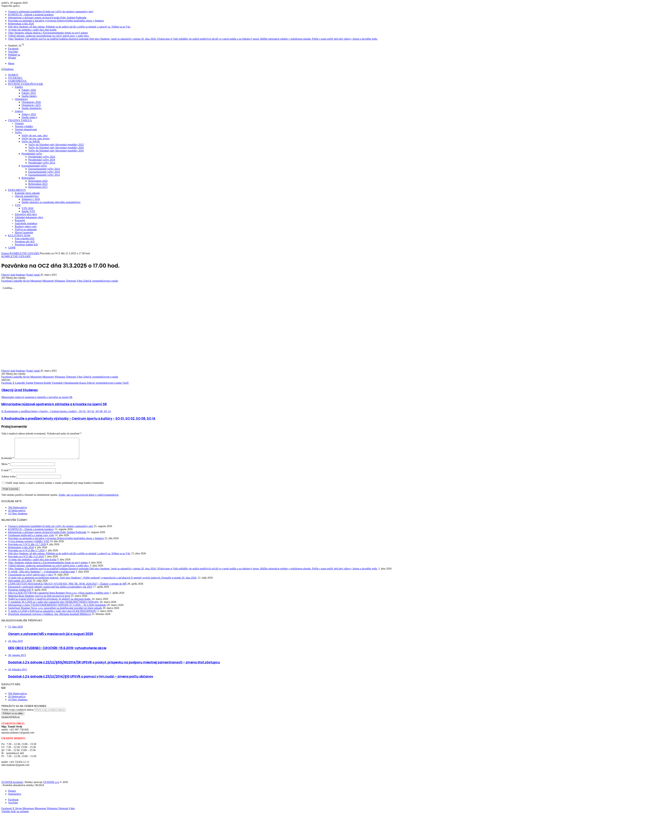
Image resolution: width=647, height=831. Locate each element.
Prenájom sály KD (25, 241)
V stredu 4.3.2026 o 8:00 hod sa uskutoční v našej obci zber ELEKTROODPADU (52, 611)
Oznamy (19, 123)
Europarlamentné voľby (34, 165)
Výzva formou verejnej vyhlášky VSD (28, 541)
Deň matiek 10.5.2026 (20, 580)
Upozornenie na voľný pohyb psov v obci (30, 574)
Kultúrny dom (19, 235)
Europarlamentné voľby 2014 (44, 174)
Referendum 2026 (38, 181)
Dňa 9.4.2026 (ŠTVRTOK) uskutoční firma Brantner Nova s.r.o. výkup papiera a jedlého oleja (58, 592)
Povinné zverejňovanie (25, 84)
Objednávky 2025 (31, 105)
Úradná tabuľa (20, 120)
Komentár (7, 458)
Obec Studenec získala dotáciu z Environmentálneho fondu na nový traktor (48, 32)
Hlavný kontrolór (24, 232)
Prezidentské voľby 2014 (41, 162)
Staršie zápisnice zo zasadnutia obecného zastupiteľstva (51, 202)
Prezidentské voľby (32, 153)
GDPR (12, 247)
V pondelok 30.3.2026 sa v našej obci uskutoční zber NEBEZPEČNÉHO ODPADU (53, 601)
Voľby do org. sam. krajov (36, 138)
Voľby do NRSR (31, 141)
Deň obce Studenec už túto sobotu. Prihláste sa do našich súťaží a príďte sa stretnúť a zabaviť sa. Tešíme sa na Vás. (69, 26)
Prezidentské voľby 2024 (41, 156)
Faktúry (19, 87)
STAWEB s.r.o (51, 782)
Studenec (15, 77)
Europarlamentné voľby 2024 (44, 168)
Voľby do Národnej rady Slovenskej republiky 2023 (56, 144)
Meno (5, 464)
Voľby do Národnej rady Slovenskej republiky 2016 (56, 150)
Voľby (18, 132)
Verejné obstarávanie (26, 129)
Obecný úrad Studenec (13, 274)
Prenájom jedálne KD (26, 244)
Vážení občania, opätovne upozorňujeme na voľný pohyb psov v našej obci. (48, 35)
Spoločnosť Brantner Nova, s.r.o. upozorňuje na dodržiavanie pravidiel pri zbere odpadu (55, 608)
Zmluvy (19, 111)
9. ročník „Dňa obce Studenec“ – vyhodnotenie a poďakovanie (41, 571)
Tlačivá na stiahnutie (26, 229)
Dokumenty (17, 190)
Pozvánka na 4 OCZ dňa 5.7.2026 (26, 550)
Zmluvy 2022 (29, 114)
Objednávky (21, 99)
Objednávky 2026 (31, 102)
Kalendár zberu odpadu (27, 193)
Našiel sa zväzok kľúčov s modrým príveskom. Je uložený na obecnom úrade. (49, 598)
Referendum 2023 (38, 184)
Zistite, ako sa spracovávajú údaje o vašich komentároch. (89, 494)
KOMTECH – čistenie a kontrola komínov (31, 14)
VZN (18, 205)
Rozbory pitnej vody (26, 226)
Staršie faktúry (29, 96)
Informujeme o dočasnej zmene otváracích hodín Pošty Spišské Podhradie (47, 17)
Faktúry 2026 (29, 90)
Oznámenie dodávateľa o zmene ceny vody (31, 535)
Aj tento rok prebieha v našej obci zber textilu (32, 29)
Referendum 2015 (38, 187)
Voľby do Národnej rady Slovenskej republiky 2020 (56, 147)
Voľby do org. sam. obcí (35, 135)
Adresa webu (8, 476)
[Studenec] (7, 69)
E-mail (5, 470)
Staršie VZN (28, 211)
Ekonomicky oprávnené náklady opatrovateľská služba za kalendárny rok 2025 (50, 586)
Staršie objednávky (32, 108)
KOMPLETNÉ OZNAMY (25, 253)
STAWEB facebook (12, 782)
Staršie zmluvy (29, 117)
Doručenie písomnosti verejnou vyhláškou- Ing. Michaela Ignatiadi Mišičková (49, 614)
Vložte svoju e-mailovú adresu (17, 709)
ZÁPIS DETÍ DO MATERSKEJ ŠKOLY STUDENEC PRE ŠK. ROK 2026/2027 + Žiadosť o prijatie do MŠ (67, 583)
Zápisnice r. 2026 (31, 199)
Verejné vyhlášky (24, 126)
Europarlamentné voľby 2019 (44, 171)
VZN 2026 (27, 208)
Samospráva (17, 80)
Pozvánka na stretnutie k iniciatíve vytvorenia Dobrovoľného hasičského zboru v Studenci (56, 20)
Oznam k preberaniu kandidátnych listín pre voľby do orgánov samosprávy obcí (50, 11)
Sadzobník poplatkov (26, 223)
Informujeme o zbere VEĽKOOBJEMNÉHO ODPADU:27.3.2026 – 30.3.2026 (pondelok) (57, 605)
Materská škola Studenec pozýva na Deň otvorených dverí (39, 595)
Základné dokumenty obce (29, 217)
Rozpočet (20, 220)
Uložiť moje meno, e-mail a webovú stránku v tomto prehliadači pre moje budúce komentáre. (54, 482)
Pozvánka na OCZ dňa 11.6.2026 (26, 556)
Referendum (28, 177)
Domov (13, 74)
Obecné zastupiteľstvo (27, 196)
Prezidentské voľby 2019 (41, 159)
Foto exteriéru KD (24, 238)
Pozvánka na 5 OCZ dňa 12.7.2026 (27, 544)
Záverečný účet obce (26, 214)
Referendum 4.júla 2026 (21, 23)
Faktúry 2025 (29, 93)
